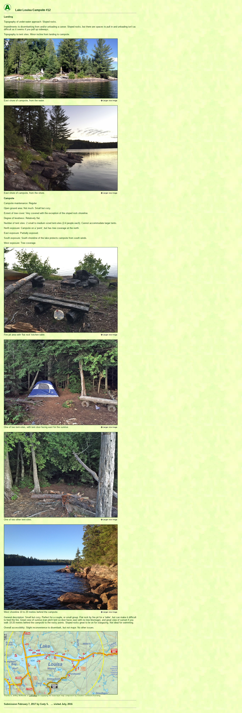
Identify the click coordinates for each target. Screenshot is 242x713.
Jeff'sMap (33, 696)
